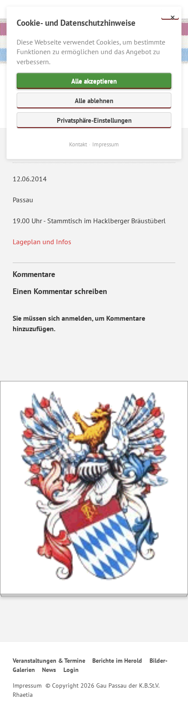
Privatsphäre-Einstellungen (94, 120)
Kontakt (78, 144)
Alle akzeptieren (94, 81)
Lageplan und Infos (42, 241)
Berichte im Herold (117, 660)
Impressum (27, 685)
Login (71, 670)
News (49, 670)
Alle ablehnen (94, 101)
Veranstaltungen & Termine (49, 660)
